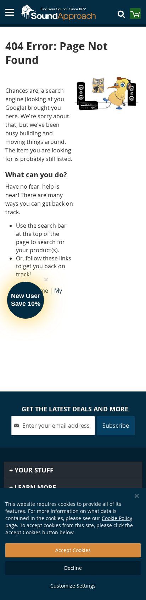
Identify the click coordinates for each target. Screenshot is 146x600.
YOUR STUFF (33, 470)
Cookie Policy (117, 518)
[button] (25, 300)
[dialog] (73, 544)
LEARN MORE (34, 487)
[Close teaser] (46, 279)
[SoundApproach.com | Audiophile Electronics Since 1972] (61, 12)
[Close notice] (136, 496)
